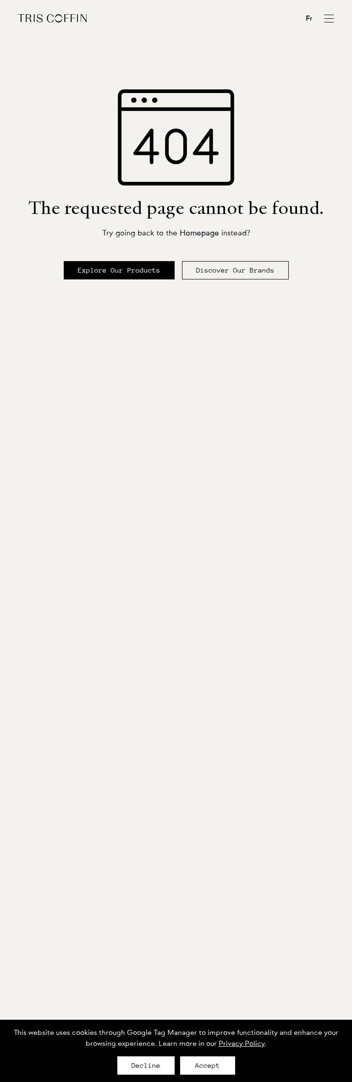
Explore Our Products (119, 270)
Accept (207, 1065)
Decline (146, 1065)
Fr (309, 18)
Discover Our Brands (235, 270)
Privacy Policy (241, 1043)
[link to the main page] (52, 18)
